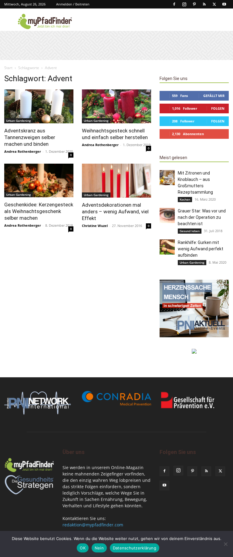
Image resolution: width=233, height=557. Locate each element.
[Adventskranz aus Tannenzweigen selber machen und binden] (38, 106)
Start (8, 67)
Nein (99, 547)
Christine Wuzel (95, 225)
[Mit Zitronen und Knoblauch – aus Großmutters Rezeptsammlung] (167, 177)
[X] (214, 4)
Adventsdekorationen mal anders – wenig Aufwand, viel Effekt (115, 211)
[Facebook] (174, 4)
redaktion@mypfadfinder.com (92, 525)
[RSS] (204, 4)
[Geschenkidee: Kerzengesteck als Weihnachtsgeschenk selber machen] (38, 181)
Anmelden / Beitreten (72, 4)
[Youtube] (224, 4)
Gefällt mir (214, 95)
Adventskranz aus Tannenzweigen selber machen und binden (29, 137)
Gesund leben (190, 231)
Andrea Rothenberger (22, 151)
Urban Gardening (18, 120)
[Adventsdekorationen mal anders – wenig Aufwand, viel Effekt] (116, 181)
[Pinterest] (194, 4)
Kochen (185, 199)
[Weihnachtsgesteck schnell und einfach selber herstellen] (116, 106)
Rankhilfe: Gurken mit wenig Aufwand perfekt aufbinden (200, 249)
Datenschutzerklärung (134, 547)
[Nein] (225, 544)
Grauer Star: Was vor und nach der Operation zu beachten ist (202, 217)
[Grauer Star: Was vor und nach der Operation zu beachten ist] (167, 215)
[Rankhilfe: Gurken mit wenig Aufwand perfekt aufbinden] (167, 247)
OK (83, 547)
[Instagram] (184, 4)
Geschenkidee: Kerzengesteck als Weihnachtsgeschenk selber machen (38, 211)
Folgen (218, 108)
